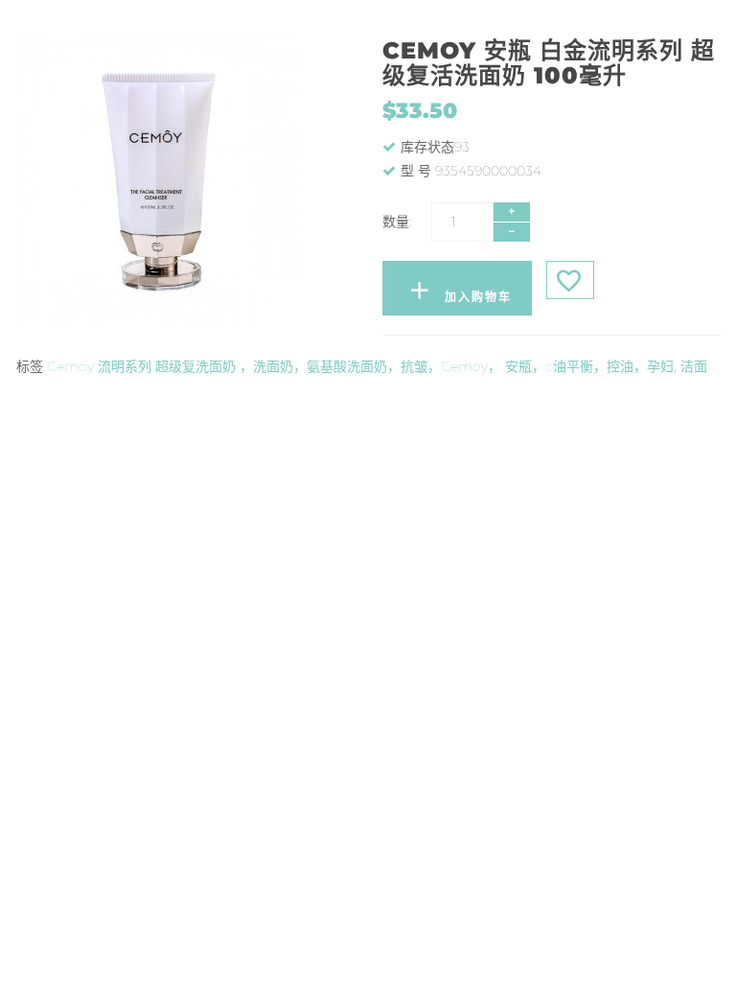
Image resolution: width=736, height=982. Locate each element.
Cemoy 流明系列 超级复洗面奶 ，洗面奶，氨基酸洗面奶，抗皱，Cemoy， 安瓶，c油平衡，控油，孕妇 (360, 366)
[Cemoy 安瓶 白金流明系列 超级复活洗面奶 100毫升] (185, 182)
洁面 (693, 366)
